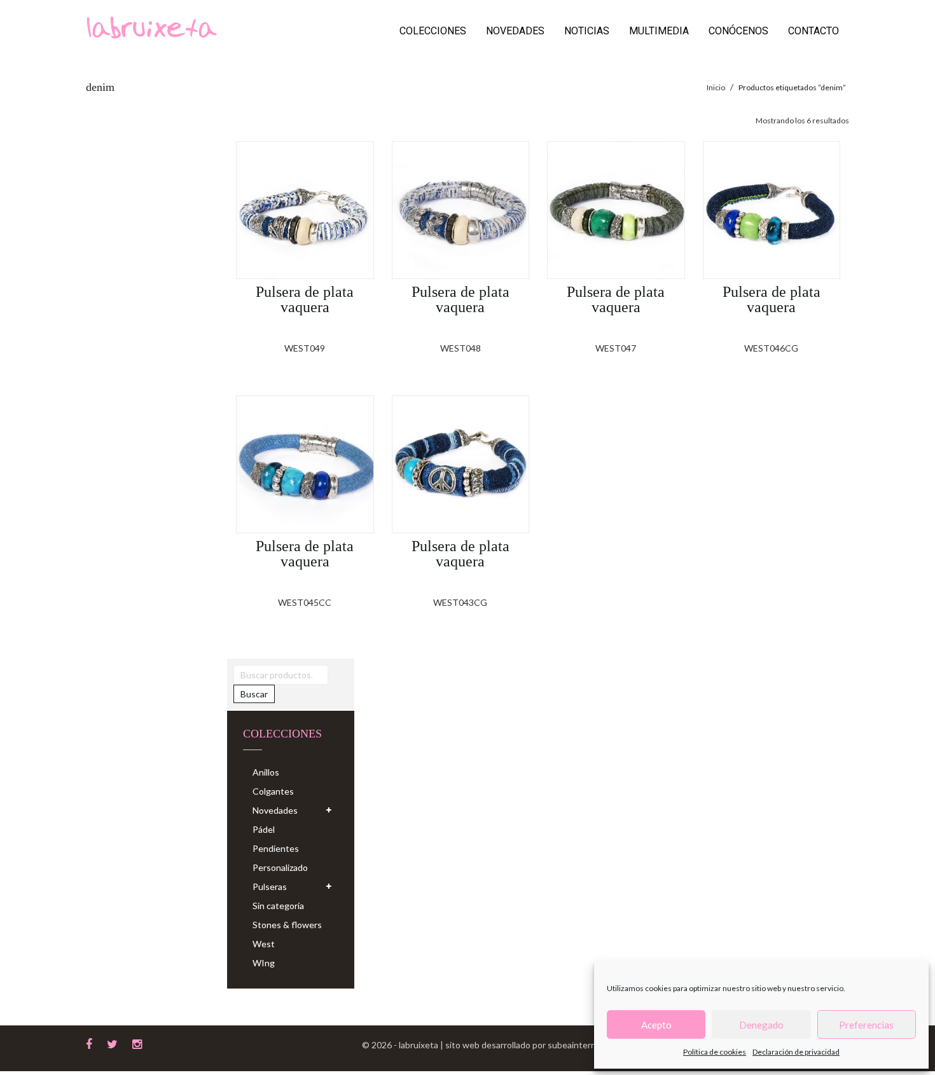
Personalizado (280, 867)
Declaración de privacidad (796, 1052)
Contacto (813, 31)
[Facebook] (89, 1042)
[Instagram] (137, 1042)
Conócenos (738, 31)
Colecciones (432, 31)
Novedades (515, 31)
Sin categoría (278, 905)
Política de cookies (714, 1052)
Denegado (761, 1024)
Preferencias (866, 1024)
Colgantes (273, 791)
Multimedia (659, 31)
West (264, 943)
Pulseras (270, 886)
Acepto (656, 1024)
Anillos (266, 772)
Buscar (254, 693)
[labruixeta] (151, 26)
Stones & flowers (287, 924)
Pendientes (276, 848)
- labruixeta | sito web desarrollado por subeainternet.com (508, 1044)
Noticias (586, 31)
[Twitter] (112, 1042)
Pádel (264, 829)
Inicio (716, 87)
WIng (264, 962)
